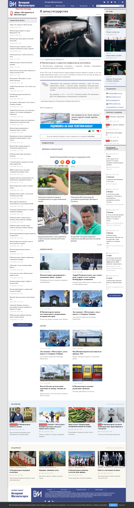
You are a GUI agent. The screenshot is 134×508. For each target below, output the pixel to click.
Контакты (64, 490)
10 (93, 131)
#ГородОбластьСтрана (114, 107)
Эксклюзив (83, 6)
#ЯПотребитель (114, 104)
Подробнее (122, 505)
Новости (48, 6)
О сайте (49, 490)
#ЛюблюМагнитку (115, 93)
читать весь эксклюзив (115, 404)
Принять (113, 505)
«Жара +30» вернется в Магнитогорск (24, 13)
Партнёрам (99, 490)
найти (121, 6)
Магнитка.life (60, 6)
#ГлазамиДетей (113, 100)
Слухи (72, 6)
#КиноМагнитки (114, 97)
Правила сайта (81, 490)
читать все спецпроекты (115, 448)
